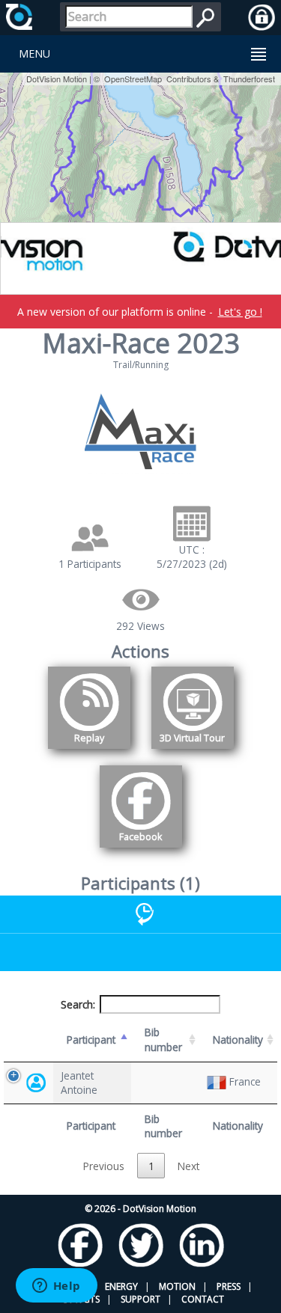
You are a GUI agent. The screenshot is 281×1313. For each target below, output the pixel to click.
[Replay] (89, 751)
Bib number (163, 1039)
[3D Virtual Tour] (192, 751)
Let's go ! (240, 311)
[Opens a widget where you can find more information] (56, 1287)
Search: (78, 1004)
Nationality (238, 1039)
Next (188, 1166)
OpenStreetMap (133, 79)
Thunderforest (249, 79)
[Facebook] (141, 850)
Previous (103, 1166)
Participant (91, 1039)
